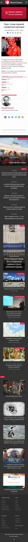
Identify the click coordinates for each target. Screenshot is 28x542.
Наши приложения (6, 527)
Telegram (4, 522)
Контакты (4, 504)
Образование (18, 509)
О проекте (4, 500)
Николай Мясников (9, 30)
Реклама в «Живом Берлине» (8, 129)
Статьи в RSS (5, 526)
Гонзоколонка (20, 273)
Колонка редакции (22, 138)
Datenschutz (18, 522)
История (22, 225)
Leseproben (17, 518)
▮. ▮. (16, 291)
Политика (17, 507)
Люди (16, 500)
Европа (22, 323)
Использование (5, 506)
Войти (16, 528)
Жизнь (22, 30)
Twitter (3, 518)
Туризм (16, 504)
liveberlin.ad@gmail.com (20, 129)
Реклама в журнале (6, 509)
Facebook (4, 520)
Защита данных (5, 507)
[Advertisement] (14, 125)
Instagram (4, 524)
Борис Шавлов (16, 317)
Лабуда (2, 377)
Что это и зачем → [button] (14, 536)
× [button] (14, 539)
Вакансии (4, 502)
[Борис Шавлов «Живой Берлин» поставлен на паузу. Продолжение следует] (14, 165)
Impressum (17, 520)
